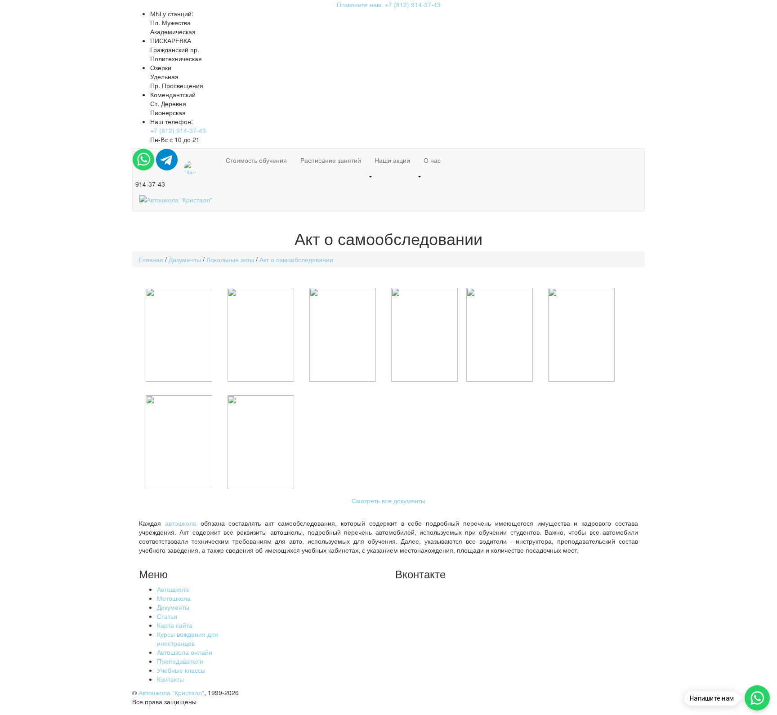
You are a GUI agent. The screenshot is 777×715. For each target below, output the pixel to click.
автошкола (180, 522)
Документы (173, 607)
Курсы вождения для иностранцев (187, 639)
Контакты (170, 679)
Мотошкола (174, 598)
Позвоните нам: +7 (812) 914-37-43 (389, 4)
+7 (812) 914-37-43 (178, 130)
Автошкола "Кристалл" (171, 692)
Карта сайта (174, 625)
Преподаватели (180, 661)
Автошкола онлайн (184, 652)
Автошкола (173, 589)
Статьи (167, 616)
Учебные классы (181, 670)
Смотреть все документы (388, 500)
